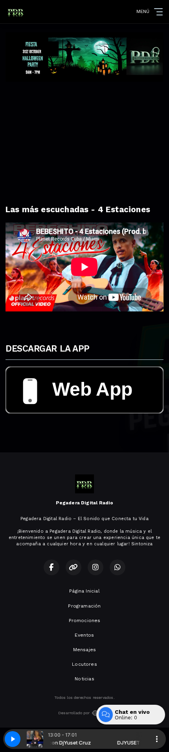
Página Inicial (84, 591)
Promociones (85, 620)
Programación (84, 606)
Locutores (84, 664)
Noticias (84, 679)
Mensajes (84, 649)
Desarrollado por (74, 713)
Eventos (84, 635)
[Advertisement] (84, 141)
